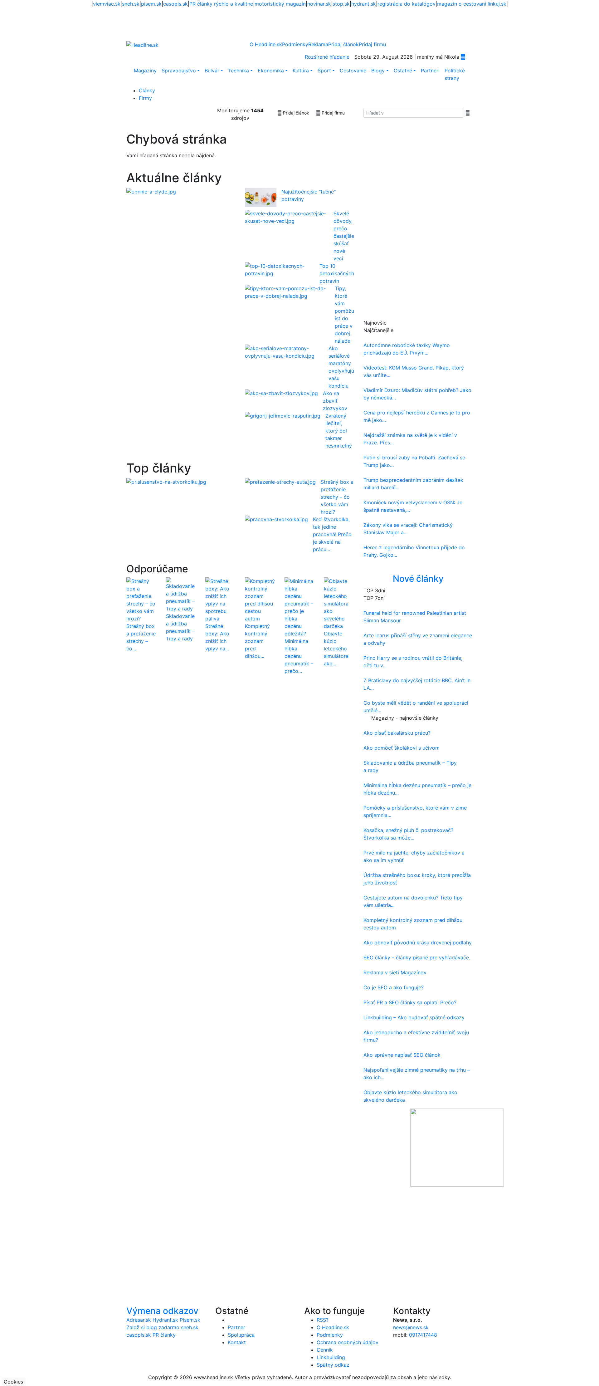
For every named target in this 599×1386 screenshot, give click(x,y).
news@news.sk (411, 1327)
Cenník (325, 1350)
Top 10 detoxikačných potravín (336, 273)
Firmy (145, 98)
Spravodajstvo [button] (179, 70)
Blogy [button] (378, 70)
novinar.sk (319, 4)
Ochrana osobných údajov (347, 1342)
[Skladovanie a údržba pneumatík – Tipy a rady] (181, 594)
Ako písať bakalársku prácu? (397, 733)
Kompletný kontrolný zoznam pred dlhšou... (257, 641)
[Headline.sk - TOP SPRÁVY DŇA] (462, 57)
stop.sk (341, 4)
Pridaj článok (295, 112)
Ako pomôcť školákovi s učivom (401, 748)
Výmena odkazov (162, 1310)
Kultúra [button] (301, 70)
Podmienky (295, 44)
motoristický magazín (280, 4)
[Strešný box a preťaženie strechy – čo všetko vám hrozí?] (141, 599)
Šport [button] (324, 70)
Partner (236, 1327)
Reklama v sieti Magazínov (394, 972)
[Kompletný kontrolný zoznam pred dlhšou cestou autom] (260, 599)
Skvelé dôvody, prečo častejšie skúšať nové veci (344, 236)
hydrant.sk (363, 4)
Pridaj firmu (332, 112)
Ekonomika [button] (271, 70)
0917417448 (423, 1335)
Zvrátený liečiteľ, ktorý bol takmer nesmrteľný (338, 431)
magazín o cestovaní (461, 4)
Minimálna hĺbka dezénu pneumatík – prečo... (299, 656)
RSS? (323, 1320)
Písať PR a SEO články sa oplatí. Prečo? (409, 1002)
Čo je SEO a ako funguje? (393, 987)
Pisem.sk (190, 1320)
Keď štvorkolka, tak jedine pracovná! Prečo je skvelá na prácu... (332, 534)
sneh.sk (130, 4)
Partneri (430, 70)
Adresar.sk (138, 1320)
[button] (134, 191)
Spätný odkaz (333, 1365)
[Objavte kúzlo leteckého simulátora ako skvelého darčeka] (339, 603)
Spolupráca (241, 1335)
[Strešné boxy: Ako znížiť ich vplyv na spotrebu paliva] (220, 599)
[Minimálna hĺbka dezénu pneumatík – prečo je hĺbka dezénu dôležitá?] (300, 607)
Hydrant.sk (165, 1320)
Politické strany (455, 74)
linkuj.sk (497, 4)
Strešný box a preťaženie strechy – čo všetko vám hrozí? (337, 497)
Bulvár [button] (212, 70)
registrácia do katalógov (406, 4)
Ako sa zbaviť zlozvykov (335, 400)
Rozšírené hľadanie (327, 57)
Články (147, 90)
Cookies (13, 1382)
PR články (164, 1335)
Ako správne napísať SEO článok (402, 1055)
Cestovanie (353, 70)
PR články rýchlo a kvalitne (221, 4)
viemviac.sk (106, 4)
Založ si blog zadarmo (152, 1327)
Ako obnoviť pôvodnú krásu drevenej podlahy (417, 942)
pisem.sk (151, 4)
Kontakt (237, 1342)
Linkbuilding (331, 1357)
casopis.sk (175, 4)
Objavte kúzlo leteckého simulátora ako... (336, 648)
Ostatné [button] (403, 70)
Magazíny (145, 70)
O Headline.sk (266, 44)
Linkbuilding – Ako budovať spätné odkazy (414, 1017)
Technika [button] (238, 70)
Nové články (418, 578)
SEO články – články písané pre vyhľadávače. (416, 957)
